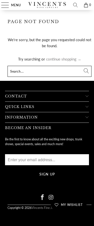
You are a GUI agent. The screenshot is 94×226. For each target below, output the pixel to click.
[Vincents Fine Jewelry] (47, 5)
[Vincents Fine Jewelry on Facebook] (42, 197)
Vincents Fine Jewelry (46, 208)
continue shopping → (63, 59)
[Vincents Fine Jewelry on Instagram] (51, 197)
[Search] (75, 5)
